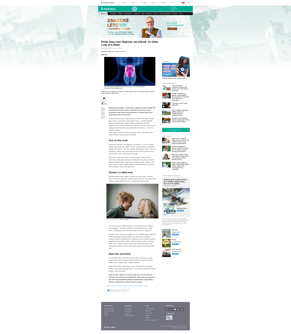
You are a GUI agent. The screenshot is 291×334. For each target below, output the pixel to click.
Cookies (162, 326)
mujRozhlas (143, 2)
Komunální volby (109, 311)
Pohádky (166, 68)
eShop (106, 315)
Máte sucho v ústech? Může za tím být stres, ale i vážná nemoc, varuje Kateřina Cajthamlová (180, 141)
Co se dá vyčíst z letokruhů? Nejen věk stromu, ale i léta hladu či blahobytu (180, 88)
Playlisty (137, 13)
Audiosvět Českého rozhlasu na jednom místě (173, 78)
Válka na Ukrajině (109, 308)
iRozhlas (124, 2)
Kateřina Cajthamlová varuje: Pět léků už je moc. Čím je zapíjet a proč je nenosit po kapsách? (180, 149)
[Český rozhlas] (108, 2)
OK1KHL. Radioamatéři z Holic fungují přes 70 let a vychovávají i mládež (181, 119)
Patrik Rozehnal (127, 286)
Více (181, 13)
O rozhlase (163, 2)
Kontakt (174, 13)
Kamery (173, 10)
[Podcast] (102, 104)
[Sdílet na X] (103, 113)
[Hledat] (188, 2)
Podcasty (127, 313)
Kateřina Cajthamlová (117, 286)
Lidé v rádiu (149, 313)
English (185, 326)
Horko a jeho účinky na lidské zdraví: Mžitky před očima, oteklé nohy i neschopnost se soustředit (180, 166)
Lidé (143, 13)
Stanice (153, 2)
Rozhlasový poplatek (151, 320)
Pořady (120, 13)
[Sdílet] (105, 104)
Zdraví (103, 13)
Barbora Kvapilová (138, 286)
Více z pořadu (167, 136)
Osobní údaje (169, 326)
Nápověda (148, 311)
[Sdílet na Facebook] (103, 109)
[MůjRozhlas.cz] (104, 55)
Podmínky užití (178, 326)
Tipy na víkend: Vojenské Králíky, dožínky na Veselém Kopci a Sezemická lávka (180, 112)
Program (133, 2)
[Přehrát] (104, 98)
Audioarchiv (174, 8)
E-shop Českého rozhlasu (171, 175)
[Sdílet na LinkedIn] (103, 117)
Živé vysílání (166, 71)
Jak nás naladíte (164, 13)
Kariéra (147, 315)
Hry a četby (166, 65)
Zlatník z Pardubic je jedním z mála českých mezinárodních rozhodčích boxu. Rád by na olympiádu (180, 97)
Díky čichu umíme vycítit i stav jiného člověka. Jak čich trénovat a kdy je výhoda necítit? (180, 157)
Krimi (173, 65)
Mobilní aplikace (129, 315)
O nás (155, 13)
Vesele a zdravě (117, 48)
